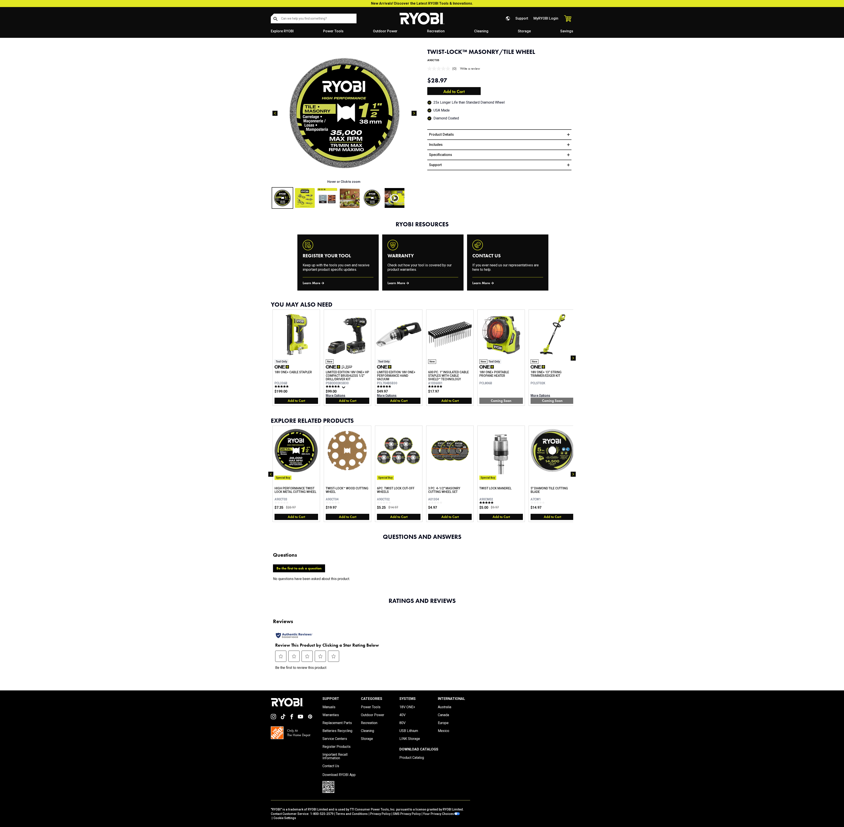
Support (521, 18)
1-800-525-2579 (321, 814)
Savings (566, 31)
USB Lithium (408, 731)
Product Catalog (411, 757)
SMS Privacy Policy (407, 814)
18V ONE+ (407, 707)
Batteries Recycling (337, 731)
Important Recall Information (334, 756)
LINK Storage (409, 739)
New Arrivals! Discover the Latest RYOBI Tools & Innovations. (422, 3)
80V (402, 723)
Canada (443, 715)
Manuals (328, 707)
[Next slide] (414, 113)
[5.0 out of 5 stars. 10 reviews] (435, 386)
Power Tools (333, 31)
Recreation (436, 31)
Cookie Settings (284, 818)
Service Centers (334, 739)
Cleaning (481, 31)
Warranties (330, 715)
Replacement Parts (337, 723)
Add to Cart (454, 91)
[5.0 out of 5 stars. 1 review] (487, 502)
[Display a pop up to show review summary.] (344, 388)
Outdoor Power (385, 31)
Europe (443, 723)
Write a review (470, 68)
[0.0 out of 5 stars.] (282, 502)
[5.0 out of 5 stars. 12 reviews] (282, 386)
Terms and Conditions (352, 814)
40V (402, 715)
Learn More (311, 283)
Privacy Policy (380, 814)
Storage (524, 31)
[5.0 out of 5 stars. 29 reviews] (384, 386)
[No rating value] (439, 68)
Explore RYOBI (282, 31)
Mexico (443, 731)
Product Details (441, 134)
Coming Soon (501, 401)
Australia (444, 707)
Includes (436, 145)
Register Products (336, 746)
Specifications (440, 155)
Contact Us (330, 766)
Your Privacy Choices (438, 814)
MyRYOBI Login (545, 18)
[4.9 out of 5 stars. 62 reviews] (333, 386)
